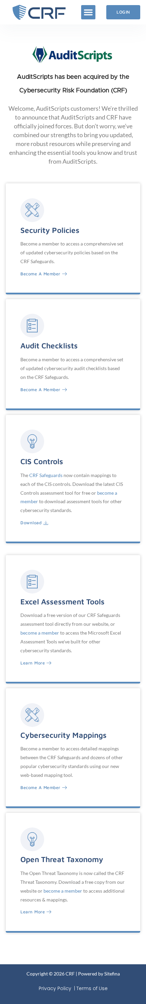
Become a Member (40, 389)
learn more (32, 912)
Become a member (40, 274)
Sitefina (112, 973)
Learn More (32, 663)
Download (31, 523)
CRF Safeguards (45, 475)
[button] (88, 12)
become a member (39, 633)
